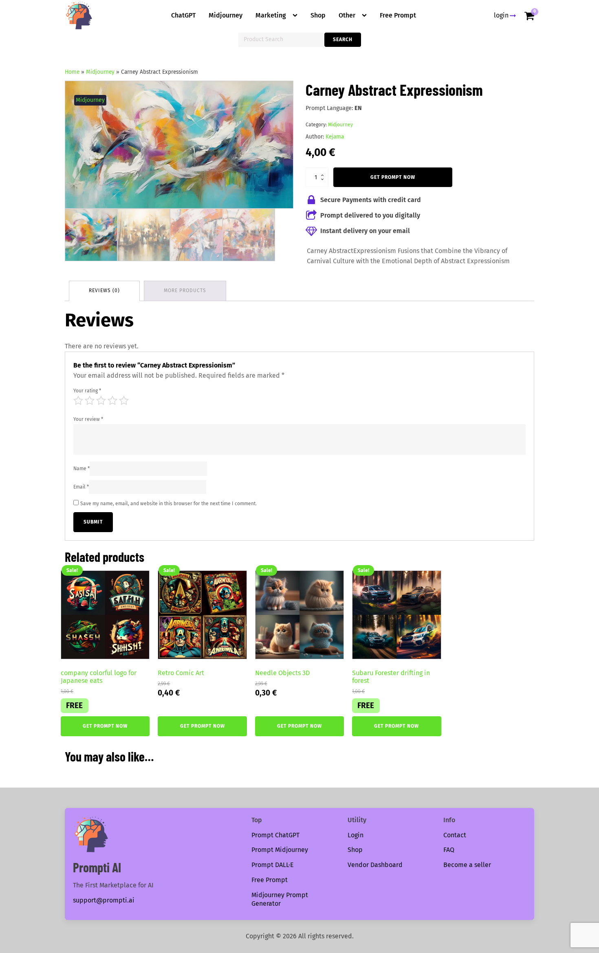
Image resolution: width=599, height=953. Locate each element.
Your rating (87, 391)
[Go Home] (79, 15)
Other (347, 15)
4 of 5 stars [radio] (112, 400)
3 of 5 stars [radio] (101, 400)
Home (72, 71)
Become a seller (467, 865)
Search (342, 39)
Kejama (335, 136)
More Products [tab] (185, 290)
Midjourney (225, 15)
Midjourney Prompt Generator (279, 899)
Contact (454, 835)
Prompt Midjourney (279, 850)
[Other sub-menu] (366, 15)
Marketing (270, 15)
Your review (88, 419)
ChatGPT (183, 15)
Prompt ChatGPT (275, 835)
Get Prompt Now (392, 177)
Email (81, 487)
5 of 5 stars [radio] (124, 400)
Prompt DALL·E (272, 865)
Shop (318, 15)
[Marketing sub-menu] (297, 15)
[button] (279, 94)
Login (355, 835)
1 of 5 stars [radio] (78, 400)
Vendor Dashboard (375, 865)
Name (81, 468)
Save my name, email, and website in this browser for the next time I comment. (168, 503)
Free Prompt (398, 15)
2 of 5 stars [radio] (90, 400)
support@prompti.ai (103, 900)
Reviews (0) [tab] (104, 290)
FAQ (448, 850)
